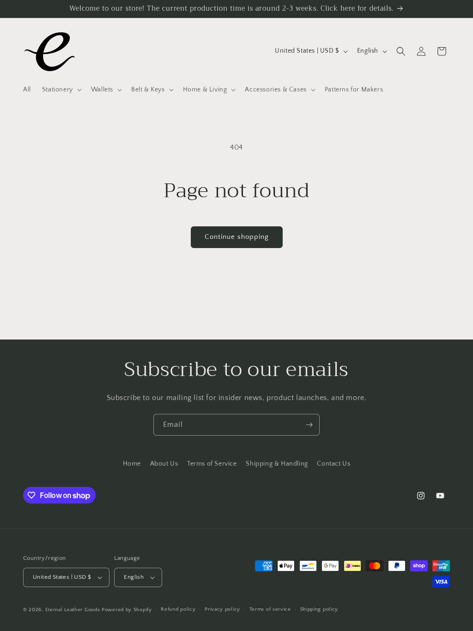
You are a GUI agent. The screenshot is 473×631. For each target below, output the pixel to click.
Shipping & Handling (277, 463)
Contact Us (333, 463)
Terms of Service (212, 463)
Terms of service (270, 609)
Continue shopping (237, 237)
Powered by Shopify (127, 610)
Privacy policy (222, 609)
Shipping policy (319, 609)
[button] (60, 89)
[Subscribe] (309, 425)
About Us (164, 463)
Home (132, 463)
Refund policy (178, 609)
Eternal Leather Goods (72, 610)
